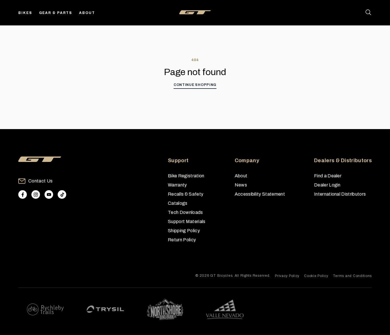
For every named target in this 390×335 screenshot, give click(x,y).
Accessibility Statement (260, 194)
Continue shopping (195, 85)
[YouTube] (49, 194)
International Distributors (340, 194)
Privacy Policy (287, 276)
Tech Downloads (185, 212)
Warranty (177, 184)
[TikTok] (62, 194)
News (241, 184)
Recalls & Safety (185, 194)
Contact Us (40, 180)
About (87, 13)
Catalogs (178, 203)
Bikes (25, 13)
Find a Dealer (327, 175)
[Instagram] (35, 194)
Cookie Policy (316, 276)
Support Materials (186, 221)
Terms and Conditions (352, 276)
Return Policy (182, 239)
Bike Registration (186, 175)
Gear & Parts (56, 13)
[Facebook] (22, 194)
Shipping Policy (184, 230)
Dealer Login (327, 184)
